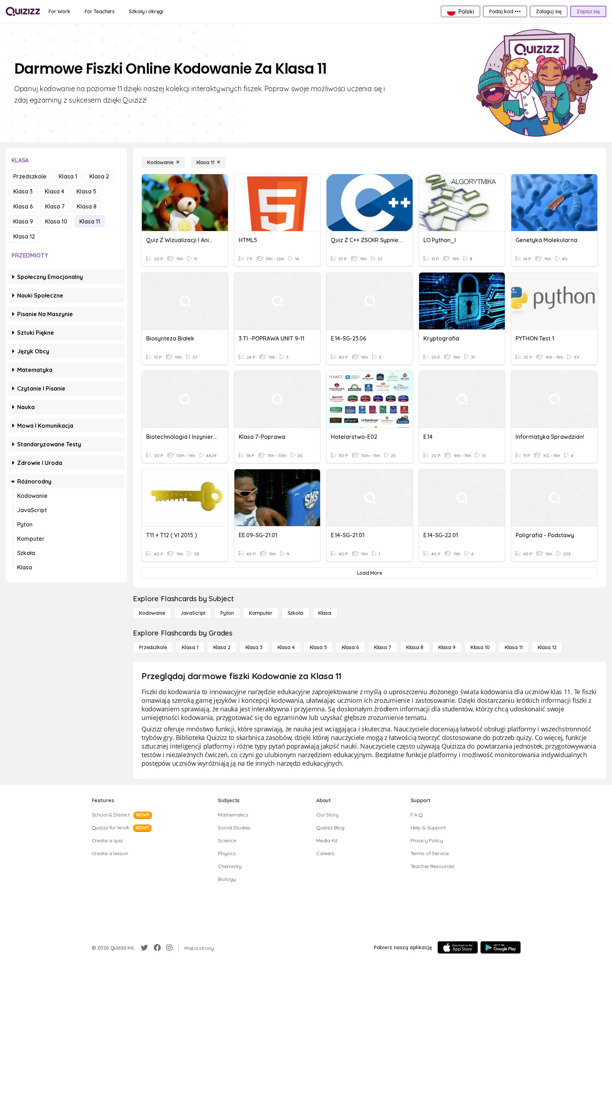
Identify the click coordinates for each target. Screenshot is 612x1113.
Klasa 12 (24, 236)
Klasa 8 (86, 206)
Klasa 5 (86, 191)
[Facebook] (157, 947)
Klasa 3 (23, 191)
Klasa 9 (23, 221)
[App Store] (458, 947)
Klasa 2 (99, 176)
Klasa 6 (23, 206)
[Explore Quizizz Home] (23, 11)
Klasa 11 (89, 221)
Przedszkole (29, 176)
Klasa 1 (68, 176)
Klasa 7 (55, 206)
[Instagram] (169, 947)
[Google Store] (501, 947)
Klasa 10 (56, 221)
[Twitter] (144, 947)
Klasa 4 (54, 191)
